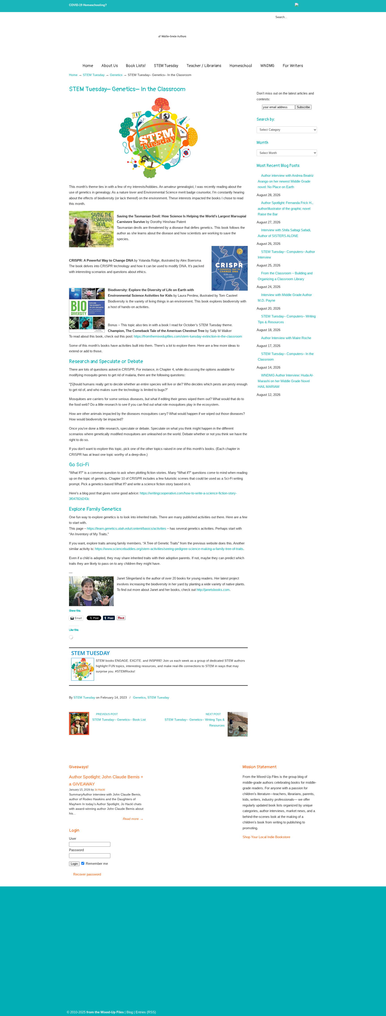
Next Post (214, 714)
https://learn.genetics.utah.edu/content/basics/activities (126, 528)
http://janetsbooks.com (213, 590)
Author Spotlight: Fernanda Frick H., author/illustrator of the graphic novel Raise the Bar (285, 208)
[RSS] (315, 5)
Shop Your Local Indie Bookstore (266, 837)
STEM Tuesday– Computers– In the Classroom (286, 356)
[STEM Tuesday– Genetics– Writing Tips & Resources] (238, 735)
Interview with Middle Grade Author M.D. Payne (285, 297)
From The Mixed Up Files (193, 38)
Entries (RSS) (146, 1012)
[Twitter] (301, 5)
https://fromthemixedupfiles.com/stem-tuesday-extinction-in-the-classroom (187, 336)
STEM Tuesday (94, 75)
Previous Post (106, 714)
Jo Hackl (99, 789)
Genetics (116, 75)
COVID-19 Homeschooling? (88, 5)
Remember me (96, 863)
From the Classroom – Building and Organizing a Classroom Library (285, 276)
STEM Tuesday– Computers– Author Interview (286, 254)
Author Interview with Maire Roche (286, 338)
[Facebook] (306, 5)
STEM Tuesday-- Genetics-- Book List (119, 719)
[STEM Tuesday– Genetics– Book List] (79, 734)
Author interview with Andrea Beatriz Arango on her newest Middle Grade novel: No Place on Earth (286, 181)
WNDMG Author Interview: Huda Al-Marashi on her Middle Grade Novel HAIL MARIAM (285, 380)
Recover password (87, 874)
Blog (129, 1012)
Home (73, 75)
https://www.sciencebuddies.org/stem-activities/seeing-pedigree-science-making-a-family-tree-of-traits (169, 549)
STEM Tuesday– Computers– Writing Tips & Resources (287, 319)
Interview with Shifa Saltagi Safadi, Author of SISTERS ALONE (284, 233)
